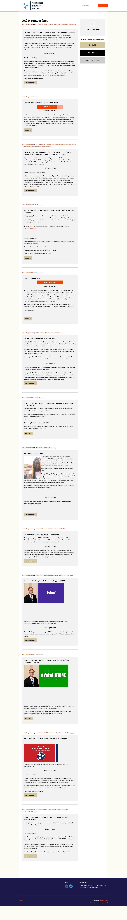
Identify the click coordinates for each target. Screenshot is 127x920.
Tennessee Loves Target (44, 447)
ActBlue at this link (33, 243)
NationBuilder (104, 900)
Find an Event (92, 60)
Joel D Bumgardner (27, 24)
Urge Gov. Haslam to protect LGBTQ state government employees (56, 24)
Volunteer (93, 53)
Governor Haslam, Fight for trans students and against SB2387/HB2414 (46, 818)
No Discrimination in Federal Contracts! (48, 332)
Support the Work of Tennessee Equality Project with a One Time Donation (49, 211)
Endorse (28, 433)
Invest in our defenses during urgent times (41, 102)
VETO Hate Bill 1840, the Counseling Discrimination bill (53, 733)
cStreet (106, 902)
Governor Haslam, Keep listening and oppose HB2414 (52, 575)
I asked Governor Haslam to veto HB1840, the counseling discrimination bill (46, 661)
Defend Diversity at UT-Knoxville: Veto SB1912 (51, 529)
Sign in (21, 900)
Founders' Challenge (32, 278)
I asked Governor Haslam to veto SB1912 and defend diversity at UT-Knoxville (49, 404)
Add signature (30, 82)
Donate (28, 130)
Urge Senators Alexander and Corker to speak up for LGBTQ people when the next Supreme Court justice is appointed (47, 153)
